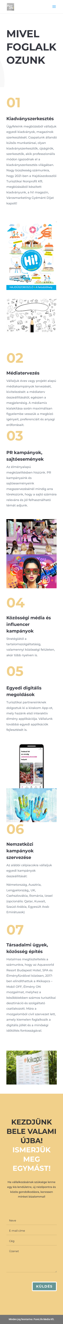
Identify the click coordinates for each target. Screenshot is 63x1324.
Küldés (44, 1286)
